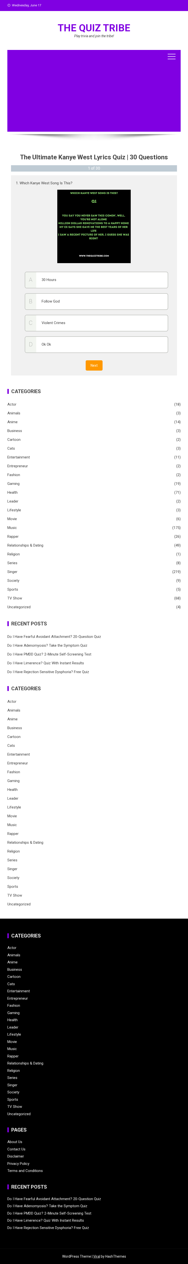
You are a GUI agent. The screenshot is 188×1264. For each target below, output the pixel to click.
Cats (11, 448)
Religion (13, 554)
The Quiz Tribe (94, 28)
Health (12, 492)
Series (12, 563)
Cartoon (14, 439)
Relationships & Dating (25, 545)
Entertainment (18, 457)
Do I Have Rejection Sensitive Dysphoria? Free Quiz (48, 672)
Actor (11, 404)
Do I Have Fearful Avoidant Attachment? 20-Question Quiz (54, 636)
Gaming (13, 483)
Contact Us (16, 1149)
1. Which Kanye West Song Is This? (44, 183)
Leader (12, 501)
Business (14, 431)
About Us (14, 1142)
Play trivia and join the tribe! (94, 36)
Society (13, 580)
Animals (13, 413)
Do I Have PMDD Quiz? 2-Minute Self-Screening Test (49, 654)
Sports (12, 589)
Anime (12, 422)
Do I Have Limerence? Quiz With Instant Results (45, 663)
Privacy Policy (18, 1163)
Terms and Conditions (25, 1171)
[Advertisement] (94, 97)
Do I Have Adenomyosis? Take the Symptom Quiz (47, 645)
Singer (12, 572)
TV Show (14, 598)
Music (12, 528)
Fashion (13, 475)
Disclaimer (15, 1156)
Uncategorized (19, 607)
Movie (12, 519)
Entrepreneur (17, 466)
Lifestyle (14, 510)
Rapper (13, 536)
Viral (96, 1256)
